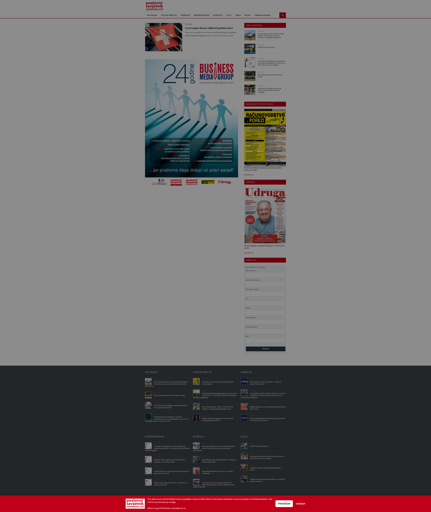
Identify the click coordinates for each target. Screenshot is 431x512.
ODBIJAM (300, 503)
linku (173, 502)
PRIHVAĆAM (284, 503)
